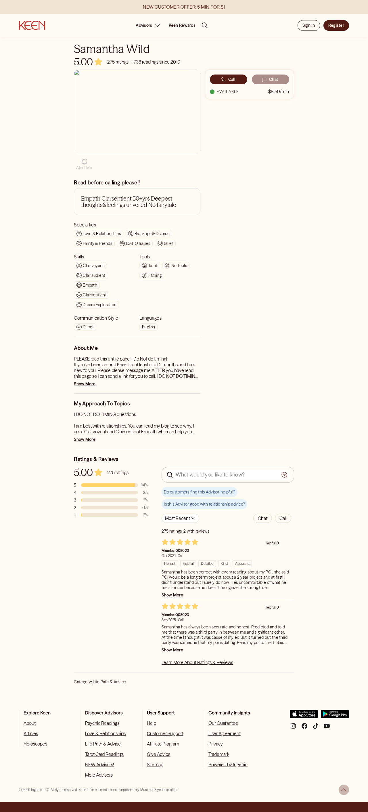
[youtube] (326, 728)
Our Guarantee (223, 723)
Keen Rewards (182, 25)
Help (151, 723)
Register (336, 25)
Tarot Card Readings (104, 754)
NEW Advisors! (99, 764)
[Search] (204, 25)
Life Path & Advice (109, 682)
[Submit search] (284, 475)
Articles (31, 733)
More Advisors (99, 775)
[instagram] (293, 728)
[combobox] (180, 518)
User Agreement (224, 733)
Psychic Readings (102, 723)
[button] (84, 164)
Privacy (215, 744)
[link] (118, 62)
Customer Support (165, 733)
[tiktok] (315, 728)
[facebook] (304, 728)
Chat (273, 79)
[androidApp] (335, 716)
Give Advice (158, 754)
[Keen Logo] (32, 25)
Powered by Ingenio (228, 764)
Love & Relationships (105, 733)
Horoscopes (35, 744)
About (30, 723)
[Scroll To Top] (344, 790)
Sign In (308, 25)
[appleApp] (304, 716)
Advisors (144, 25)
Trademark (218, 754)
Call (231, 79)
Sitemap (155, 764)
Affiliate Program (163, 744)
